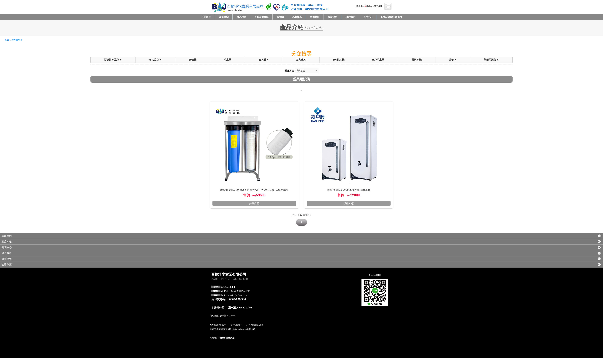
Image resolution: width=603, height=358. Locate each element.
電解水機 (417, 59)
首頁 (7, 40)
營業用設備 (16, 40)
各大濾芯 (301, 59)
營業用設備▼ (491, 59)
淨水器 (227, 59)
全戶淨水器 (378, 59)
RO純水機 (339, 59)
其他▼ (452, 59)
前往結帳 (378, 6)
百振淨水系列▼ (113, 59)
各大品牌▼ (155, 59)
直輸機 (192, 59)
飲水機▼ (263, 59)
